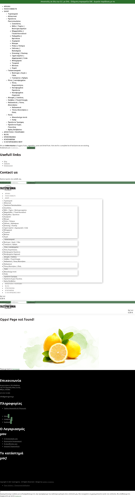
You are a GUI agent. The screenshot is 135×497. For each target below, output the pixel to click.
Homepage (16, 369)
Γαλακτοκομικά (14, 70)
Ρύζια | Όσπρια (18, 46)
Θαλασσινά (16, 107)
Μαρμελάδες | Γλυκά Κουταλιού (19, 32)
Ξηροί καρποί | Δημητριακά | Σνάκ (19, 56)
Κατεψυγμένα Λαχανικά (17, 93)
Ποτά (10, 115)
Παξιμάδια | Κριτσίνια (17, 37)
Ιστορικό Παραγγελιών (12, 446)
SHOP (6, 11)
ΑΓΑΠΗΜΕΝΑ (9, 139)
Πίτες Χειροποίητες (17, 84)
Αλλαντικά (12, 16)
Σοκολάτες (16, 23)
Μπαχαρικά (17, 60)
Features (7, 163)
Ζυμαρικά (16, 41)
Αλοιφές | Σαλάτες (16, 97)
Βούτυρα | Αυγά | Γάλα (19, 74)
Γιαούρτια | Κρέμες (20, 78)
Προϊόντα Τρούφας (16, 122)
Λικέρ (14, 120)
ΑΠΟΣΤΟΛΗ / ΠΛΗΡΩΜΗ (14, 132)
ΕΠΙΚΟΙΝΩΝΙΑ (10, 137)
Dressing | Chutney (20, 53)
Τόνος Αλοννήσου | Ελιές (20, 111)
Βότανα (15, 65)
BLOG (6, 134)
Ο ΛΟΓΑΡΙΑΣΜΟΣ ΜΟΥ (13, 142)
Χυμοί (14, 68)
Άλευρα (15, 43)
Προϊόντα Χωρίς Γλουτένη (14, 125)
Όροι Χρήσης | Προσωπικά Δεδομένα (17, 485)
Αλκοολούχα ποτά (19, 117)
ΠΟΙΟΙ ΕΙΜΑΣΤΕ (10, 9)
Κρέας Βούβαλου (15, 129)
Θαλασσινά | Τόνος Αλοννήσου (16, 103)
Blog (5, 161)
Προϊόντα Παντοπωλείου (14, 20)
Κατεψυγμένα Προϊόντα (17, 89)
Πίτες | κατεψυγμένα (16, 80)
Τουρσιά (15, 63)
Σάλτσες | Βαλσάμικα (16, 49)
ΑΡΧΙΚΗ (7, 6)
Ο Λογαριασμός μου (11, 439)
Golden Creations (48, 482)
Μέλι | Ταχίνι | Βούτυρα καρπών (19, 27)
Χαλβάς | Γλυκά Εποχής (18, 100)
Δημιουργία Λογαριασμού (13, 441)
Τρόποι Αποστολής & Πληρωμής (15, 408)
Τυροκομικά (13, 14)
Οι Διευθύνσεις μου (10, 444)
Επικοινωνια (8, 166)
